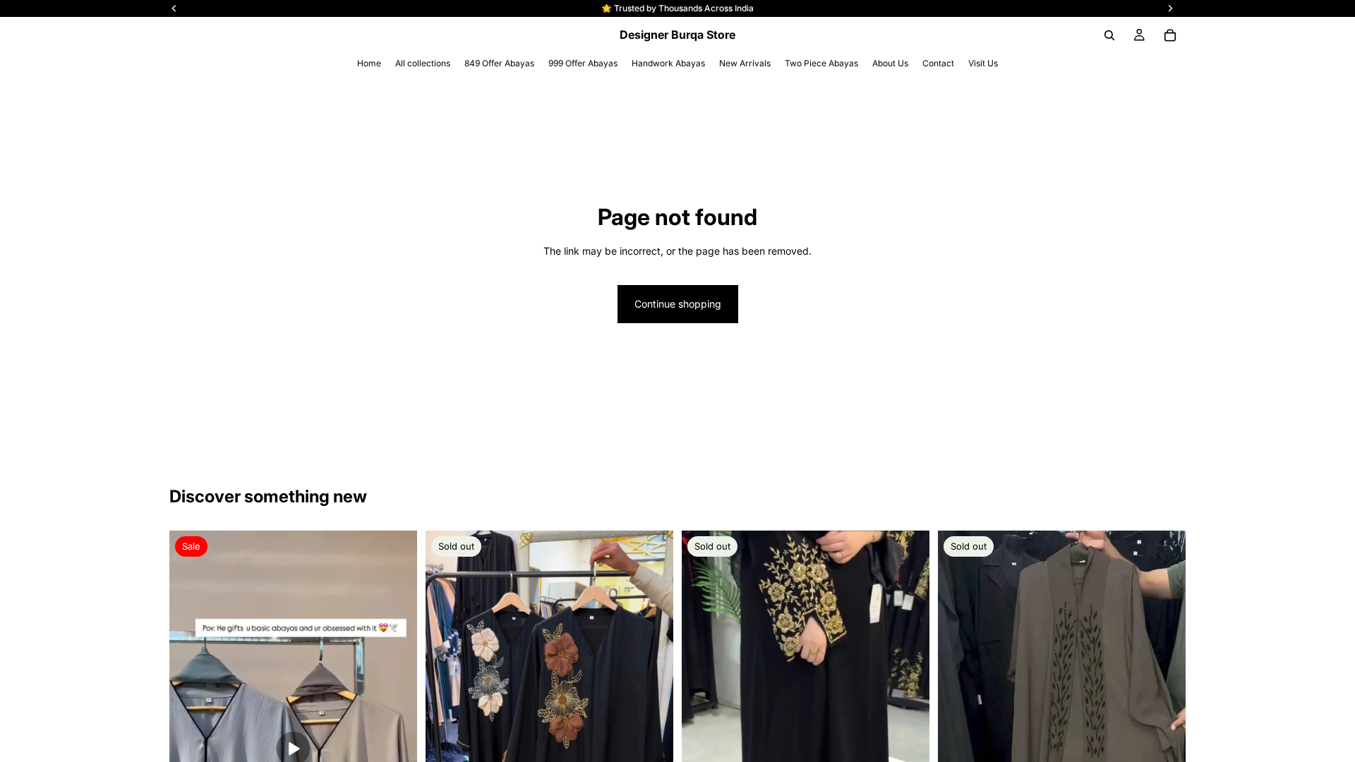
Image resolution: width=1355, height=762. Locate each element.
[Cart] (1170, 35)
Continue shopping (677, 304)
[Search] (1109, 35)
